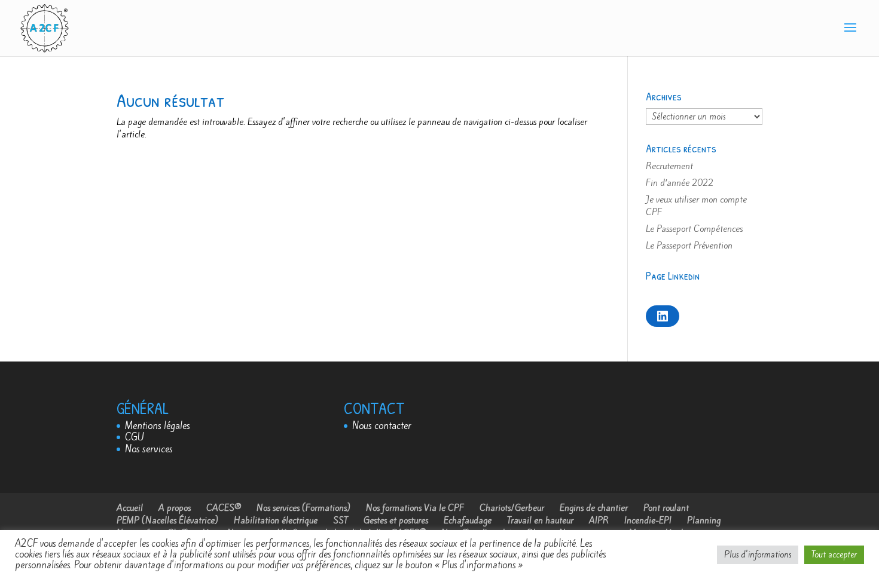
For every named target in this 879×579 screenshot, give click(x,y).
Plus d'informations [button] (757, 554)
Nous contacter (381, 425)
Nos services (149, 449)
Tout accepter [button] (834, 554)
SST (340, 520)
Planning (704, 520)
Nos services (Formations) (303, 508)
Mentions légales (157, 425)
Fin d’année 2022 (679, 183)
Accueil (130, 508)
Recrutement (669, 166)
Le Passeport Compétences (694, 229)
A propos (174, 508)
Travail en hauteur (540, 520)
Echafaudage (468, 520)
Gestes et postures (396, 520)
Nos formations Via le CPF (415, 508)
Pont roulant (666, 508)
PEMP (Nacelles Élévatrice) (167, 520)
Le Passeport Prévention (689, 246)
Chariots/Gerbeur (512, 508)
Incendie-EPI (648, 520)
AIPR (599, 520)
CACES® (223, 508)
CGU (134, 437)
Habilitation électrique (276, 520)
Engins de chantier (594, 508)
